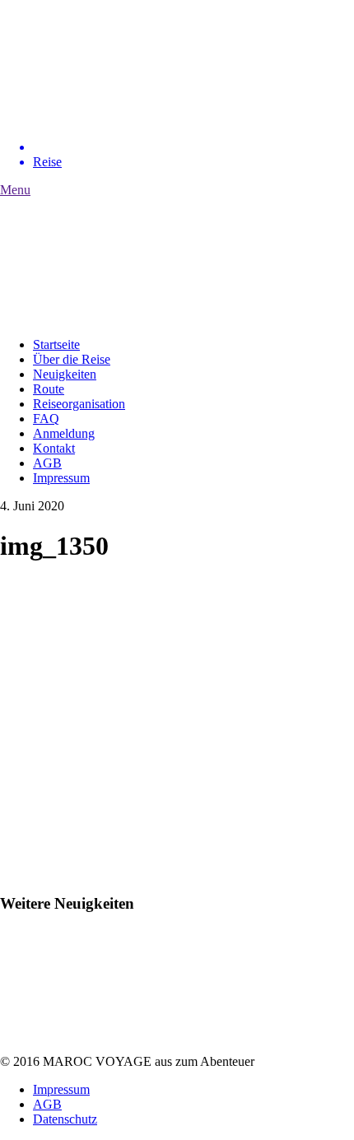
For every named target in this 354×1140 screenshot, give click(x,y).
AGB (47, 463)
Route (48, 389)
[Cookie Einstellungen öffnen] (29, 1119)
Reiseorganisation (79, 404)
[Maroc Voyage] (123, 119)
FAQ (46, 419)
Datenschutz (65, 1119)
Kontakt (54, 448)
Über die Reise (71, 359)
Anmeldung (64, 433)
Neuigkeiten (64, 374)
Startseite (56, 344)
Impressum (61, 478)
